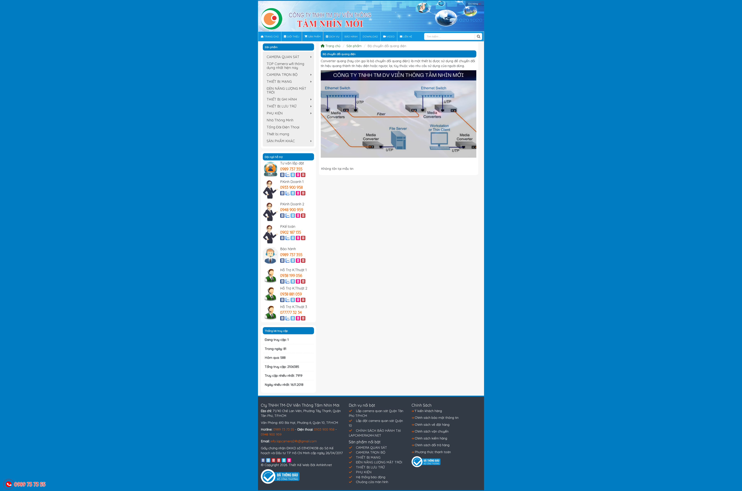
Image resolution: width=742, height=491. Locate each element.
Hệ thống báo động (370, 477)
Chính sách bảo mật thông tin (436, 418)
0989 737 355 (291, 169)
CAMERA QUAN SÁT (290, 57)
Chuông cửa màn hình (372, 482)
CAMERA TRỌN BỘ (290, 75)
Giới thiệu (292, 36)
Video (390, 36)
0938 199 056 (291, 275)
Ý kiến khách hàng (428, 411)
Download (370, 36)
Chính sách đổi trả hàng (431, 445)
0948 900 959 (291, 209)
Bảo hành (351, 36)
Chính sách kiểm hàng (430, 438)
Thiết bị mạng (278, 134)
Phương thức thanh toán (432, 452)
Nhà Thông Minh (280, 120)
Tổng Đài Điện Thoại (283, 127)
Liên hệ (407, 36)
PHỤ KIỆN (290, 114)
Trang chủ (271, 36)
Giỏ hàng (474, 3)
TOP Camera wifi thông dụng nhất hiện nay (285, 66)
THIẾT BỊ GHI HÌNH (290, 100)
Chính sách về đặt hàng (431, 424)
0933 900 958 (291, 187)
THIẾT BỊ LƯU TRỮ (290, 107)
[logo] (316, 18)
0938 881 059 (291, 294)
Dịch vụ (333, 36)
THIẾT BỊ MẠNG (290, 82)
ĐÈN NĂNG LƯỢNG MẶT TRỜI (286, 90)
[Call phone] (8, 485)
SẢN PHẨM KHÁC (290, 142)
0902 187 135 (290, 232)
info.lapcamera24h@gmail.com (294, 441)
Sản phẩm (314, 36)
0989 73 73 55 (283, 429)
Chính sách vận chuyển (431, 431)
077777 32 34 (291, 312)
